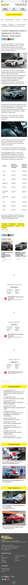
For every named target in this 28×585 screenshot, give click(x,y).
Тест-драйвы (4, 562)
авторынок (21, 224)
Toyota (18, 225)
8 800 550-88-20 (21, 4)
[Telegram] (2, 39)
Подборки (3, 560)
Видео (16, 559)
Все (2, 19)
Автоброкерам (9, 19)
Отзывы (3, 571)
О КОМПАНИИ (4, 565)
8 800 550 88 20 (17, 546)
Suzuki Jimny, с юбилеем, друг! (12, 423)
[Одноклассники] (6, 39)
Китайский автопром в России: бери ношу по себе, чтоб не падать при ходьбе (14, 393)
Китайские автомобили (20, 555)
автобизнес (13, 224)
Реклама (17, 557)
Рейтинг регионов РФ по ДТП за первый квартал (13, 433)
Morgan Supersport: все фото (12, 419)
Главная (4, 24)
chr (23, 225)
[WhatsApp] (13, 39)
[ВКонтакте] (4, 39)
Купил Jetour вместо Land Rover (13, 437)
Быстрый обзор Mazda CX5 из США (14, 398)
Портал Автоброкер (5, 570)
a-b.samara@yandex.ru (5, 549)
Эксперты (17, 560)
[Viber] (11, 39)
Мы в (2, 576)
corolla (4, 227)
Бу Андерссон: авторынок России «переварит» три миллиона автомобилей (13, 414)
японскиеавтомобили (8, 225)
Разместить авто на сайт (14, 14)
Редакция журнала (5, 568)
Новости (18, 19)
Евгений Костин (4, 229)
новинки (5, 224)
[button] (3, 98)
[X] (9, 39)
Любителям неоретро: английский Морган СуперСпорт (13, 403)
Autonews (7, 152)
